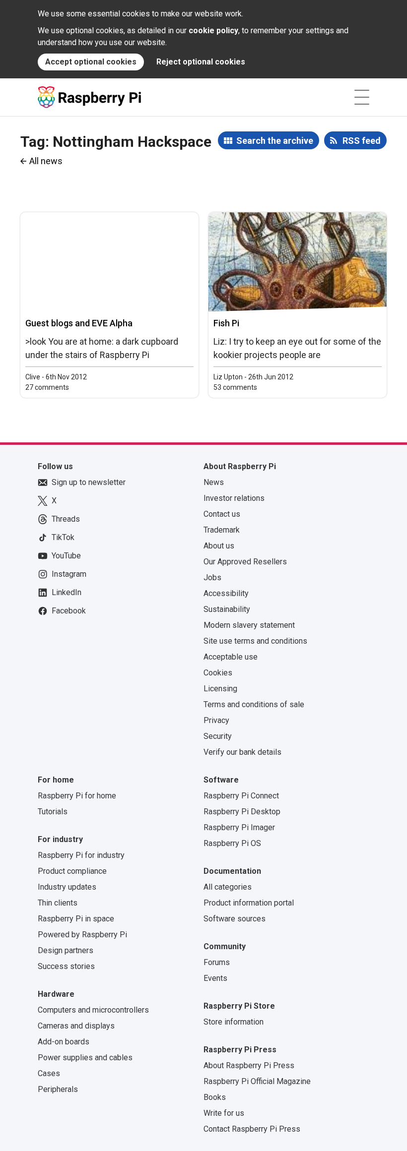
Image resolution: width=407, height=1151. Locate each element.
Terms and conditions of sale (254, 704)
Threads (66, 519)
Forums (217, 962)
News (214, 482)
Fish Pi (226, 323)
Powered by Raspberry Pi (82, 934)
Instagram (69, 574)
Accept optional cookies (90, 61)
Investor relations (234, 498)
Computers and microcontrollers (93, 1010)
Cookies (218, 672)
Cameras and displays (76, 1025)
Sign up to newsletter (89, 482)
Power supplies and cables (85, 1057)
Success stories (66, 966)
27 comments (47, 387)
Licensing (220, 688)
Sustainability (227, 609)
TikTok (63, 537)
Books (215, 1097)
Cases (49, 1073)
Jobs (212, 577)
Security (218, 736)
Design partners (65, 950)
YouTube (66, 555)
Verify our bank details (242, 752)
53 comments (235, 387)
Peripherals (58, 1089)
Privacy (216, 720)
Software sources (235, 918)
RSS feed (361, 140)
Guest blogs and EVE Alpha (79, 323)
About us (219, 545)
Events (215, 978)
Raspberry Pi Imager (239, 827)
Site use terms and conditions (255, 641)
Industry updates (67, 887)
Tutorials (53, 811)
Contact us (222, 514)
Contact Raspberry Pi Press (252, 1129)
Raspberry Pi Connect (241, 795)
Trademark (222, 530)
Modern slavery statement (249, 625)
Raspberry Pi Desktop (242, 811)
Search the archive (274, 140)
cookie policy (213, 30)
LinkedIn (66, 592)
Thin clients (57, 903)
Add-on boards (63, 1041)
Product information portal (249, 903)
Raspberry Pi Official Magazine (257, 1081)
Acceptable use (231, 657)
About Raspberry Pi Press (249, 1065)
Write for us (224, 1113)
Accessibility (226, 593)
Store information (234, 1022)
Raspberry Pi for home (77, 795)
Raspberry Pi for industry (81, 855)
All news (46, 161)
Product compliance (72, 871)
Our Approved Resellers (245, 561)
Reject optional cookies (200, 61)
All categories (228, 887)
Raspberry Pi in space (76, 918)
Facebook (69, 610)
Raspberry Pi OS (232, 843)
